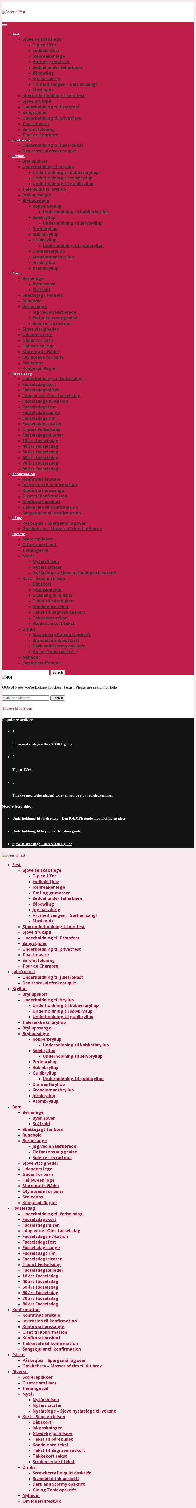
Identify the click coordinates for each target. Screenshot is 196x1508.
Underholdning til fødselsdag (52, 378)
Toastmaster (36, 123)
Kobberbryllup (47, 206)
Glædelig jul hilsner (53, 595)
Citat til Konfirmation (44, 496)
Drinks (28, 629)
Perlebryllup (45, 228)
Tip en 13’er (44, 45)
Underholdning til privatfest (51, 118)
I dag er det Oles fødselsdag (51, 395)
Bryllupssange (36, 195)
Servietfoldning (38, 129)
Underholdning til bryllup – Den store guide (46, 831)
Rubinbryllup (45, 234)
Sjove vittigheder (40, 329)
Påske (17, 518)
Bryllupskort (35, 161)
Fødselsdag (22, 373)
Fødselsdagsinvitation (45, 401)
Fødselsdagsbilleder (42, 435)
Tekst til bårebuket (53, 601)
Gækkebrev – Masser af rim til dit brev (62, 529)
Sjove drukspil (36, 101)
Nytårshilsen (46, 561)
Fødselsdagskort (39, 384)
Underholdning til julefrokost (52, 145)
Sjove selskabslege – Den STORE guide (42, 744)
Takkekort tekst (50, 618)
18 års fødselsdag (40, 440)
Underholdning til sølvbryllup (62, 178)
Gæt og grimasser (51, 62)
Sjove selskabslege (42, 39)
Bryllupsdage (35, 200)
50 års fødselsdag (40, 452)
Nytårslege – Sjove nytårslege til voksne (74, 573)
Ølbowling (43, 73)
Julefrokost (22, 140)
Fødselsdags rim (39, 418)
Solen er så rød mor (52, 323)
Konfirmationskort (41, 501)
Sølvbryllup (44, 217)
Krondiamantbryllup (53, 257)
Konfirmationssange (43, 490)
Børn (16, 273)
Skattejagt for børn (42, 295)
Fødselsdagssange (41, 412)
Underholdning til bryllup (48, 166)
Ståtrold (41, 289)
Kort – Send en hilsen (43, 578)
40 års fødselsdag (40, 446)
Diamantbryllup (49, 251)
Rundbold (32, 301)
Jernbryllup (44, 262)
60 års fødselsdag (40, 457)
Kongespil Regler (39, 368)
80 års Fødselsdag (40, 469)
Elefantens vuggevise (55, 318)
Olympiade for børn (42, 357)
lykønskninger (47, 589)
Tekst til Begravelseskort (59, 612)
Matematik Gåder (40, 351)
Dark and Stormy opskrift (59, 646)
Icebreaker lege (49, 56)
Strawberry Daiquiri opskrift (62, 635)
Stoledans (32, 363)
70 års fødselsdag (40, 463)
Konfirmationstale (41, 479)
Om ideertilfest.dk (41, 663)
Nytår (28, 556)
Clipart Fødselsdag (41, 429)
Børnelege (33, 278)
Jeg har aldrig (46, 78)
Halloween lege (38, 346)
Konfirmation (23, 474)
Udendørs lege (37, 334)
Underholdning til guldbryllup (63, 183)
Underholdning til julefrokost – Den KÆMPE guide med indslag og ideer (69, 818)
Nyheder (31, 657)
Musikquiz (43, 90)
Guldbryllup (44, 240)
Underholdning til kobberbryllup (66, 172)
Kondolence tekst (51, 606)
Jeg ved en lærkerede (54, 312)
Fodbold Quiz (46, 50)
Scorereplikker (37, 539)
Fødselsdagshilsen (41, 390)
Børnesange (34, 306)
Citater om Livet (39, 544)
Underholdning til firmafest (51, 107)
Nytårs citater (47, 567)
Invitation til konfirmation (49, 484)
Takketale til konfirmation (50, 507)
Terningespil (35, 550)
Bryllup (18, 156)
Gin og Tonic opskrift (54, 651)
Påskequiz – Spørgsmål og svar (54, 523)
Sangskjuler (34, 112)
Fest (16, 34)
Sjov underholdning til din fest (53, 95)
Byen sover (44, 284)
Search (57, 672)
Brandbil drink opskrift (56, 640)
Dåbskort (42, 584)
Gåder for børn (37, 340)
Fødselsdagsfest (39, 407)
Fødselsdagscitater (42, 424)
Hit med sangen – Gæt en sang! (65, 84)
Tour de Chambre (40, 135)
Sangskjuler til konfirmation (51, 513)
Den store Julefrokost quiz (49, 151)
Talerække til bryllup (44, 189)
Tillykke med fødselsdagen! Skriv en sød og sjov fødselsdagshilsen (62, 795)
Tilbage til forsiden (17, 708)
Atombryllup (45, 268)
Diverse (18, 534)
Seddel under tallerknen (57, 67)
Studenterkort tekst (54, 623)
